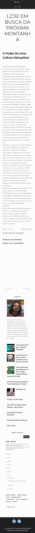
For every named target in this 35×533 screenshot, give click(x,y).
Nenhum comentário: (26, 229)
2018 (8, 471)
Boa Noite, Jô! (20, 389)
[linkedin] (15, 6)
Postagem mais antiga (26, 289)
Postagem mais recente (8, 289)
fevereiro (10, 488)
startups (14, 501)
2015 (8, 475)
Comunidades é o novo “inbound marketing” (22, 347)
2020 (8, 464)
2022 (8, 461)
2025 (8, 457)
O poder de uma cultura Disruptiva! (17, 481)
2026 (8, 454)
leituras (18, 499)
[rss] (17, 6)
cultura (8, 497)
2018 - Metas (11, 425)
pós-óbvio (8, 501)
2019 (8, 468)
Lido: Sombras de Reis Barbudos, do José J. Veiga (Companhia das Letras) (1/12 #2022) (17, 371)
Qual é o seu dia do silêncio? (17, 420)
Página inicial (11, 507)
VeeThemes (24, 530)
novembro (11, 478)
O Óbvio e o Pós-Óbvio (15, 399)
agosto (10, 485)
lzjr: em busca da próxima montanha (18, 27)
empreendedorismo (16, 497)
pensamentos (24, 499)
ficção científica (10, 499)
